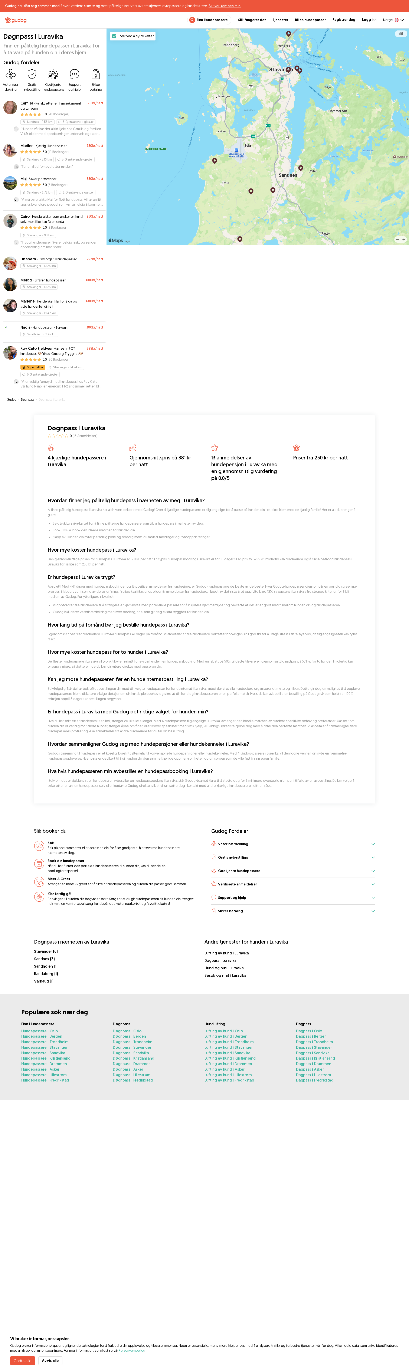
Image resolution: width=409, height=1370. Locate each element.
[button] (293, 844)
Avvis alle (50, 1360)
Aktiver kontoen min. (225, 6)
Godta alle (23, 1360)
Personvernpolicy (131, 1350)
